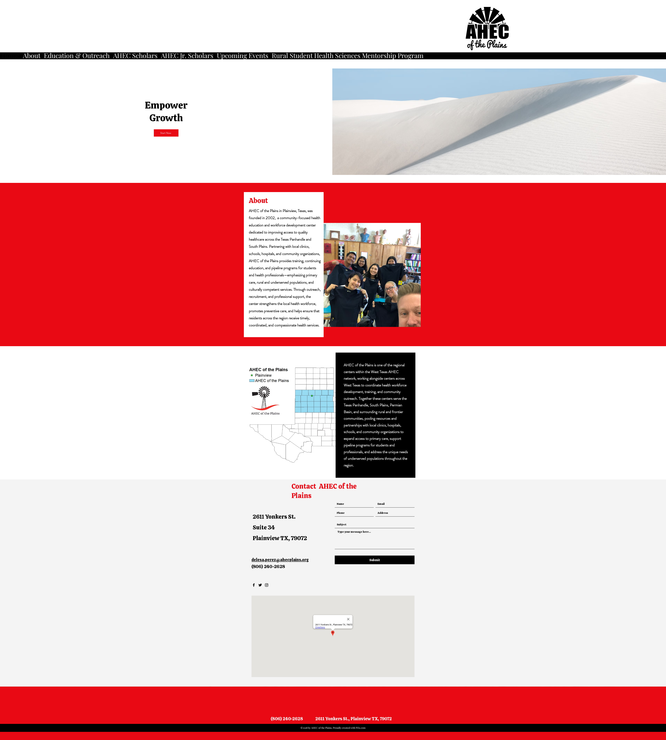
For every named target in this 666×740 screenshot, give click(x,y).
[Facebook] (253, 585)
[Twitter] (260, 585)
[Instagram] (266, 585)
